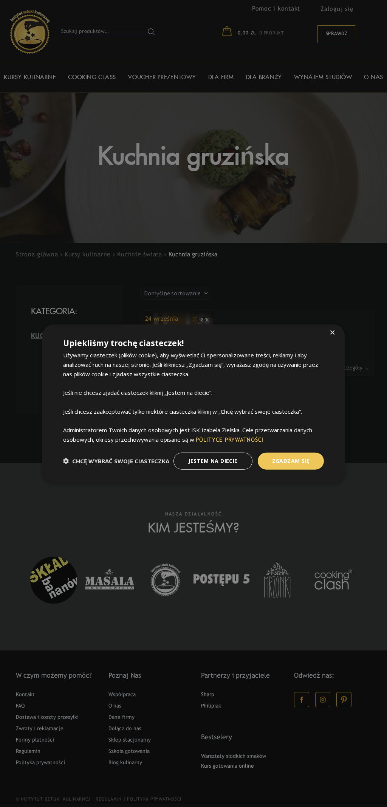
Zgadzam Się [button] (291, 460)
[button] (116, 461)
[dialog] (193, 403)
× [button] (332, 333)
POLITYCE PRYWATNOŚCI (229, 440)
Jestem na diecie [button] (212, 460)
